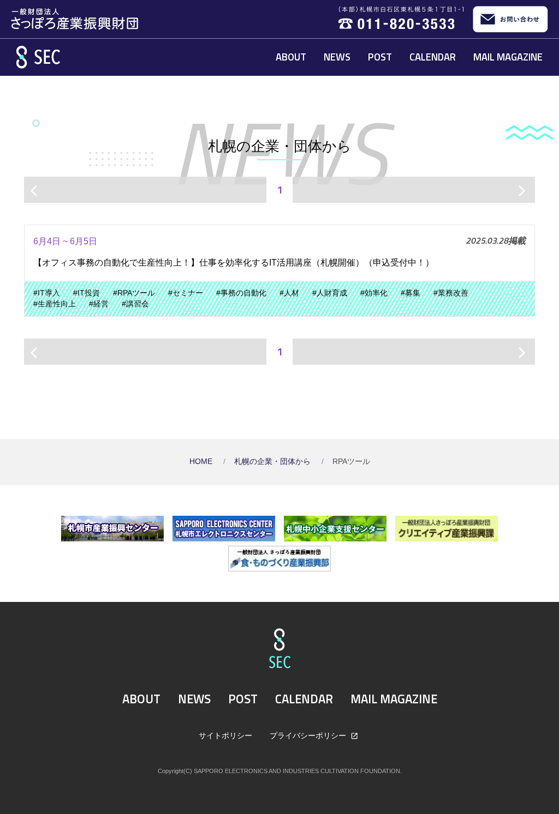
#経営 (99, 304)
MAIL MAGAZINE (508, 56)
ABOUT (291, 56)
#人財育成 (329, 293)
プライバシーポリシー (309, 735)
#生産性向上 (54, 304)
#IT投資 (86, 293)
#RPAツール (134, 293)
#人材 (289, 293)
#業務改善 (450, 293)
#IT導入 (46, 293)
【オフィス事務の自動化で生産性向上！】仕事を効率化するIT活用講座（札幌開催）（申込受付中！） (233, 262)
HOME (202, 461)
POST (380, 56)
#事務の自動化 (241, 293)
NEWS (337, 56)
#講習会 (135, 304)
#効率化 (374, 293)
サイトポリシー (225, 735)
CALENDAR (432, 56)
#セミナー (185, 293)
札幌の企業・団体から (273, 461)
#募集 (410, 293)
